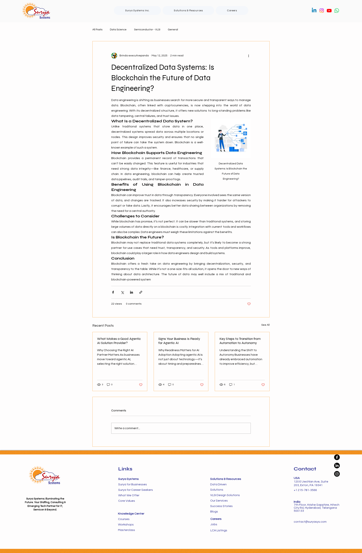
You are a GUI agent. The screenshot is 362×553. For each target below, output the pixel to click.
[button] (188, 10)
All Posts (97, 29)
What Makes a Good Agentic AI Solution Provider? (119, 341)
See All (265, 325)
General (173, 29)
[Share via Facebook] (113, 292)
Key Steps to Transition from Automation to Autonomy (240, 341)
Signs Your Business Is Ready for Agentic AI (179, 341)
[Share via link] (141, 292)
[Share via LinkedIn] (131, 292)
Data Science (118, 29)
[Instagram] (321, 10)
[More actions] (248, 55)
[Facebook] (337, 457)
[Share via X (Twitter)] (122, 292)
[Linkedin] (314, 10)
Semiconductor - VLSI (147, 29)
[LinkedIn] (337, 465)
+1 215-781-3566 (305, 490)
